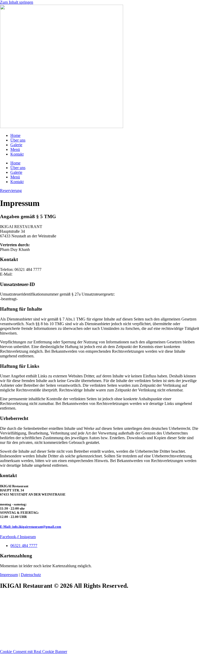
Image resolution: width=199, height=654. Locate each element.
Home (15, 135)
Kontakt (17, 154)
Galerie (16, 145)
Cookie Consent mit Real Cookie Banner (33, 651)
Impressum (9, 574)
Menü (15, 149)
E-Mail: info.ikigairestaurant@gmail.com (30, 527)
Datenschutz (31, 574)
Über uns (17, 140)
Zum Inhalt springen (16, 2)
